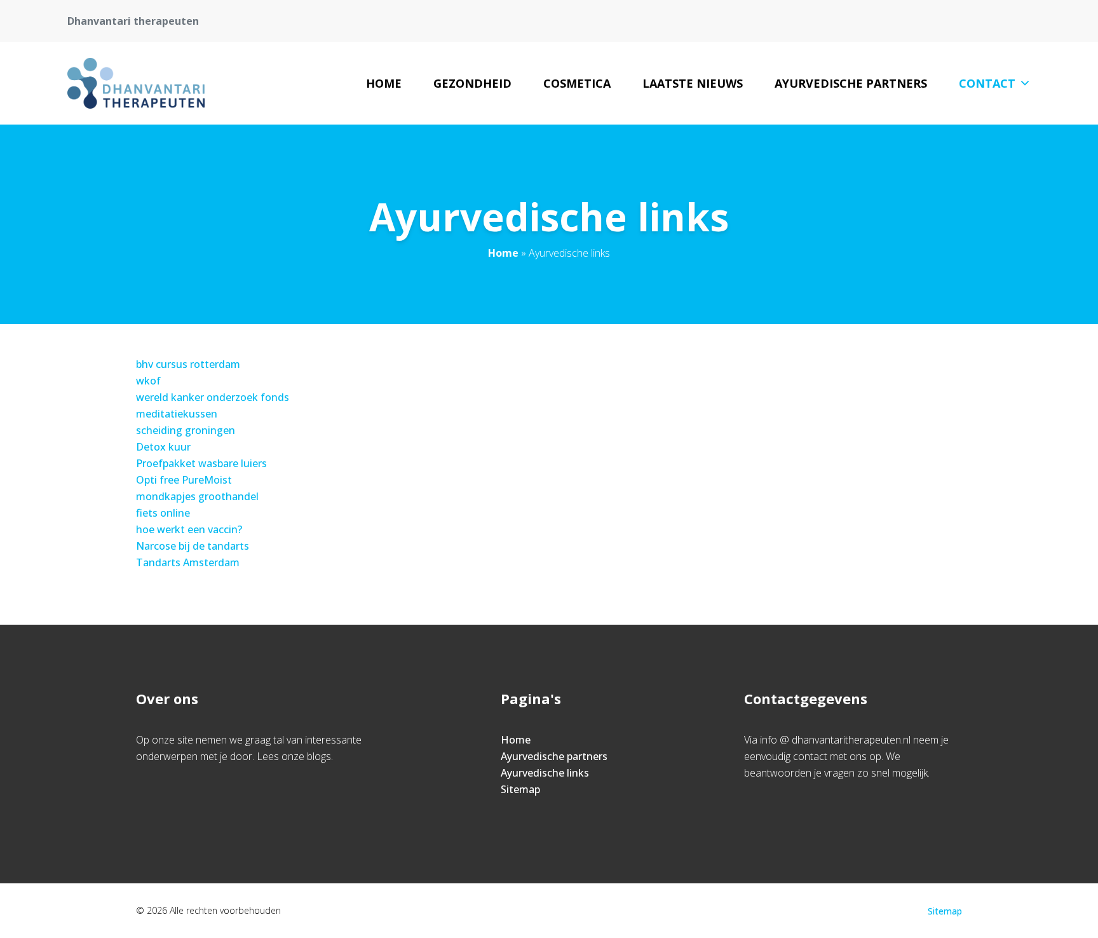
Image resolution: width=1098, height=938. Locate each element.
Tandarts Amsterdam (188, 562)
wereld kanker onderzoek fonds (212, 397)
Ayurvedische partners (851, 83)
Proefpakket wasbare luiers (201, 463)
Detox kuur (163, 447)
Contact (987, 83)
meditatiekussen (176, 414)
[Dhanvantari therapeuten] (136, 83)
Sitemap (520, 789)
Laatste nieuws (692, 83)
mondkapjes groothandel (197, 496)
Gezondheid (472, 83)
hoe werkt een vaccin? (189, 529)
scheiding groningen (185, 430)
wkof (148, 381)
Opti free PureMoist (184, 480)
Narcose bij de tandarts (192, 546)
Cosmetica (577, 83)
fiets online (163, 513)
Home (384, 83)
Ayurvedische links (545, 773)
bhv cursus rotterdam (188, 364)
